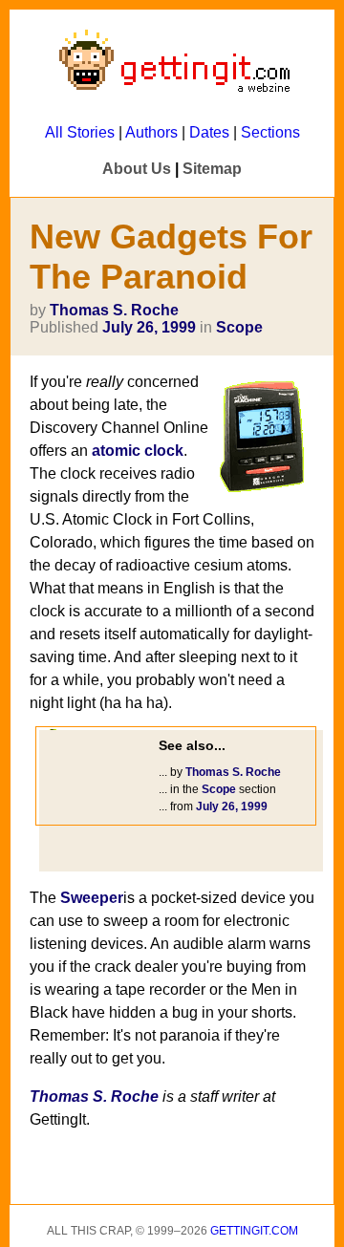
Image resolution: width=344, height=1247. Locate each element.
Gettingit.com (254, 1230)
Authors (151, 132)
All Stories (80, 132)
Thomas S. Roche (114, 310)
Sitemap (212, 169)
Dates (209, 132)
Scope (239, 327)
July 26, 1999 (149, 327)
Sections (270, 132)
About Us (136, 169)
